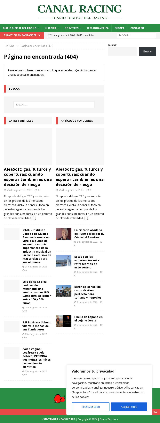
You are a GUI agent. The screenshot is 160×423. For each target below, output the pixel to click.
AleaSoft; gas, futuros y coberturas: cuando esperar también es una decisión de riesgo (28, 176)
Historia (50, 28)
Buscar (112, 45)
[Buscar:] (136, 35)
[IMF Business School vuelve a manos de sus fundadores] (12, 326)
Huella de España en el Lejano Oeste (88, 318)
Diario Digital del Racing (19, 28)
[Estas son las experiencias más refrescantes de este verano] (63, 261)
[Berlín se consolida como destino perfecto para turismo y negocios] (63, 291)
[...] (34, 218)
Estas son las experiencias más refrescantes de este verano (86, 262)
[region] (109, 390)
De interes (71, 28)
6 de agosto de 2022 (87, 271)
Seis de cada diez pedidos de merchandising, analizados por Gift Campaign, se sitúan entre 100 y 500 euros (36, 292)
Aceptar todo (129, 407)
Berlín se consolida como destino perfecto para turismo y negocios (87, 292)
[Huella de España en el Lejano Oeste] (63, 321)
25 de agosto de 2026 (19, 190)
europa (119, 28)
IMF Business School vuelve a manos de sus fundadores (36, 325)
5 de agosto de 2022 (87, 241)
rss (155, 411)
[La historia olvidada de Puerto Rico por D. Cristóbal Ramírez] (63, 234)
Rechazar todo (90, 407)
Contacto (137, 28)
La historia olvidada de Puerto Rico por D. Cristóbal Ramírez (89, 233)
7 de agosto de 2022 (87, 324)
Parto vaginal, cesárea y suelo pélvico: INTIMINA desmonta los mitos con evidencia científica (36, 358)
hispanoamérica (97, 28)
